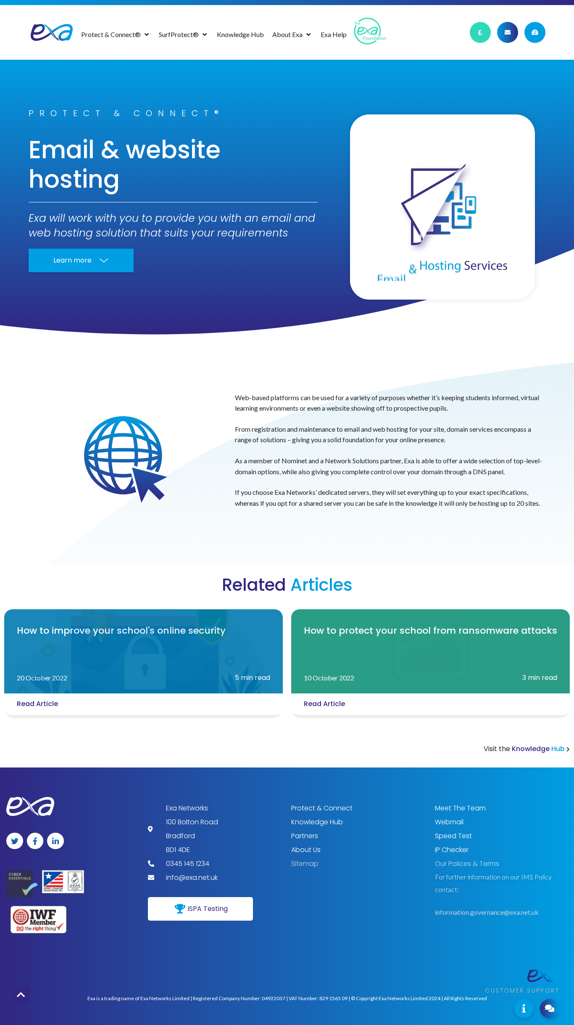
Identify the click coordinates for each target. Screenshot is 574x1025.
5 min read (252, 677)
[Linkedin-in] (55, 841)
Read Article (37, 704)
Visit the (525, 749)
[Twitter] (14, 841)
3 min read (539, 677)
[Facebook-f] (35, 841)
